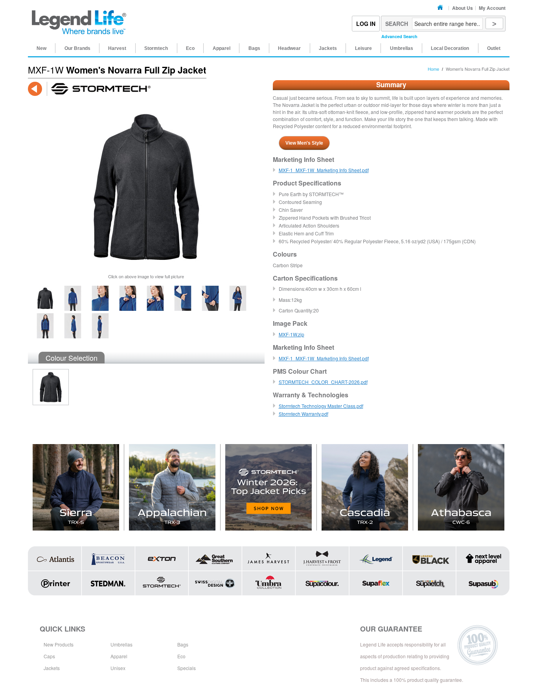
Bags (182, 644)
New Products (59, 644)
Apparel (118, 656)
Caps (49, 656)
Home (441, 8)
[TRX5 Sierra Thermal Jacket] (76, 487)
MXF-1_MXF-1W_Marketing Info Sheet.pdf (324, 170)
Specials (186, 668)
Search (396, 24)
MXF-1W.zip (291, 334)
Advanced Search (399, 36)
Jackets (52, 668)
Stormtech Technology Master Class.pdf (321, 405)
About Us (462, 7)
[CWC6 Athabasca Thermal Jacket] (461, 487)
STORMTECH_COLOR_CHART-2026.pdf (323, 381)
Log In (365, 24)
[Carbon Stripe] (48, 389)
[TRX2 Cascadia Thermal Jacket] (365, 487)
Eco (181, 656)
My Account (492, 7)
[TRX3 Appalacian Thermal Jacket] (172, 487)
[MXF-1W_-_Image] (45, 289)
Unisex (117, 668)
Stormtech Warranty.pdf (303, 413)
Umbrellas (121, 644)
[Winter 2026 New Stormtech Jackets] (269, 487)
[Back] (35, 89)
